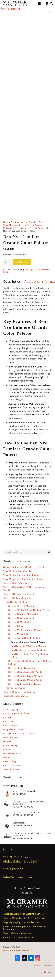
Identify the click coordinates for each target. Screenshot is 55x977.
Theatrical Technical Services (17, 933)
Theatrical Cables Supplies (15, 583)
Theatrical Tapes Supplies (15, 695)
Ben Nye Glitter (15, 626)
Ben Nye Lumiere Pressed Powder (29, 228)
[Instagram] (37, 958)
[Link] (47, 3)
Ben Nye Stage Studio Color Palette (25, 671)
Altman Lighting (10, 709)
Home (6, 222)
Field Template (10, 737)
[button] (39, 3)
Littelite (6, 749)
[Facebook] (17, 958)
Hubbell (7, 741)
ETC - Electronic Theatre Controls (19, 733)
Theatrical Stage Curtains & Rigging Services (24, 918)
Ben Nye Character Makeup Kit (23, 614)
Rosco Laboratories (12, 765)
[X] (24, 958)
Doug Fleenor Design (13, 729)
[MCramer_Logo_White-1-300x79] (27, 903)
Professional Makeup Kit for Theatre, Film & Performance (24, 927)
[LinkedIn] (31, 958)
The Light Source (11, 769)
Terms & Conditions (42, 965)
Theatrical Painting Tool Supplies (19, 691)
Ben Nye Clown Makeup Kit (21, 618)
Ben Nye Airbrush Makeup (21, 606)
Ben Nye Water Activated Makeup (24, 683)
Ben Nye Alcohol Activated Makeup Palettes (29, 610)
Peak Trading (9, 761)
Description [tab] (12, 281)
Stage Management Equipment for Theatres (24, 579)
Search (49, 552)
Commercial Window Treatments (19, 937)
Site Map (48, 972)
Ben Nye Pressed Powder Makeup (24, 638)
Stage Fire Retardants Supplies (17, 571)
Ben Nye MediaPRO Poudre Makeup (28, 646)
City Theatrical (10, 725)
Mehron (7, 757)
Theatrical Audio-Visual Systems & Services (24, 913)
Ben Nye (7, 717)
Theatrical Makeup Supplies (24, 222)
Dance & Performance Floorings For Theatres (25, 567)
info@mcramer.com (17, 877)
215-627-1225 (13, 869)
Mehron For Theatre (15, 687)
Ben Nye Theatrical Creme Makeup (25, 675)
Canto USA (8, 721)
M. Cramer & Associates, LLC (17, 950)
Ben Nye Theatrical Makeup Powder (25, 679)
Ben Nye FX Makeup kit (19, 622)
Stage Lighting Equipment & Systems (21, 922)
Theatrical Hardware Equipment (18, 594)
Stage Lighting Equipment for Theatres (21, 575)
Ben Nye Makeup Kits (18, 634)
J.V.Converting (10, 745)
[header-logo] (15, 3)
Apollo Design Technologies (16, 713)
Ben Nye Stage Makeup (17, 602)
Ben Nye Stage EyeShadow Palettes (28, 650)
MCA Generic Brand (12, 753)
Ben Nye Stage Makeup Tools (22, 667)
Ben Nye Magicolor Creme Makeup (25, 630)
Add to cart (22, 262)
